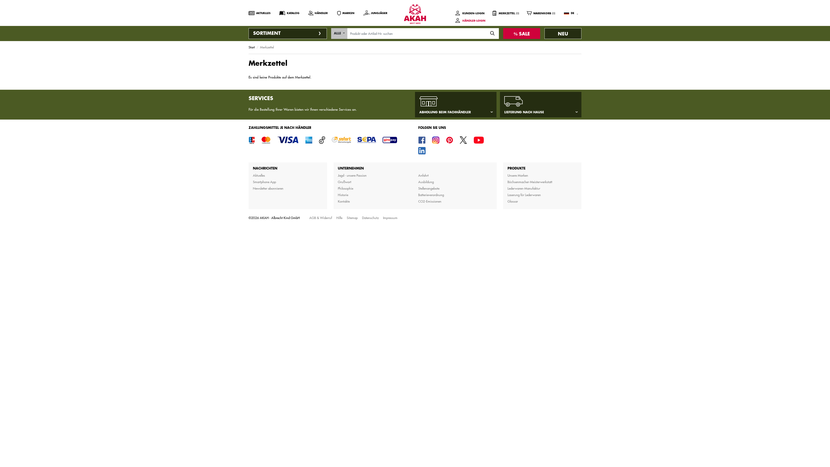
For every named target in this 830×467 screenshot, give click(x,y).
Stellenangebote (428, 188)
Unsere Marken (518, 175)
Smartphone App (264, 182)
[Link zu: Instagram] (435, 140)
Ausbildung (426, 182)
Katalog (293, 13)
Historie (343, 195)
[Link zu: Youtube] (479, 140)
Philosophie (345, 188)
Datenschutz (370, 218)
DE (572, 13)
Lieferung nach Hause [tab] (524, 112)
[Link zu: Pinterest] (449, 140)
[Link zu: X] (463, 140)
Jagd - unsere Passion (352, 175)
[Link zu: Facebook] (422, 140)
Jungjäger (379, 13)
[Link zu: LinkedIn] (422, 150)
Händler (321, 13)
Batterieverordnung (431, 195)
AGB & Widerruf (320, 218)
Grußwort (344, 182)
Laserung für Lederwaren (524, 195)
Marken (348, 13)
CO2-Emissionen (429, 201)
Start (252, 47)
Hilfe (339, 218)
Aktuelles (263, 13)
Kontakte (344, 201)
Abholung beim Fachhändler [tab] (445, 112)
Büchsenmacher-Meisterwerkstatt (530, 182)
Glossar (513, 201)
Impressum (390, 218)
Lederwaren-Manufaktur (524, 188)
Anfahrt (423, 175)
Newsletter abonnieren (268, 188)
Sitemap (352, 218)
